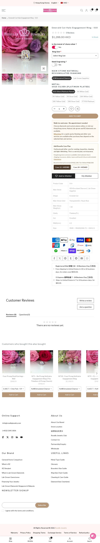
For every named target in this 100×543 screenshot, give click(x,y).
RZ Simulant (6, 468)
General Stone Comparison (12, 460)
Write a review (86, 300)
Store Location (56, 427)
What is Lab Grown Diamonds (13, 473)
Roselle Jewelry (61, 528)
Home (4, 18)
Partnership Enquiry (58, 444)
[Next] (43, 49)
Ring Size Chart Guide (59, 473)
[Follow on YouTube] (21, 437)
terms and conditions (26, 511)
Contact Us (55, 440)
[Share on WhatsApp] (87, 258)
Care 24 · (80, 167)
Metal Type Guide (58, 460)
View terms (57, 159)
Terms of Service (70, 533)
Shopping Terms (39, 533)
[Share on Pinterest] (65, 258)
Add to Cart (13, 395)
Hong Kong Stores (42, 3)
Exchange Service (54, 533)
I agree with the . (19, 511)
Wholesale (55, 449)
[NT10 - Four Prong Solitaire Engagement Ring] (69, 362)
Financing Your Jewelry (10, 482)
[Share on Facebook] (54, 258)
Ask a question (86, 307)
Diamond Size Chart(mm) (60, 482)
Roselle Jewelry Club (59, 435)
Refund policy (84, 533)
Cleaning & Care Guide (59, 477)
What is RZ (6, 464)
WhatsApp (57, 134)
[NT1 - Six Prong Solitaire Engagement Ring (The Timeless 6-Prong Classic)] (41, 362)
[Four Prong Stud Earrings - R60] (13, 362)
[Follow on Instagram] (12, 437)
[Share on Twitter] (59, 258)
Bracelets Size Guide (59, 468)
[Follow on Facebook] (3, 437)
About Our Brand (57, 422)
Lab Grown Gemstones (11, 477)
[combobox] (13, 388)
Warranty (14, 533)
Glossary (54, 464)
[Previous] (6, 49)
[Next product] (96, 373)
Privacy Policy (25, 533)
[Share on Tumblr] (70, 258)
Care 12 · (62, 167)
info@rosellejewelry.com (11, 423)
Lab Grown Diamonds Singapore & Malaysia (18, 486)
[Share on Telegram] (76, 258)
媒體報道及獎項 (57, 431)
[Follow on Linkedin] (17, 437)
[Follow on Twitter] (7, 437)
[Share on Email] (81, 258)
